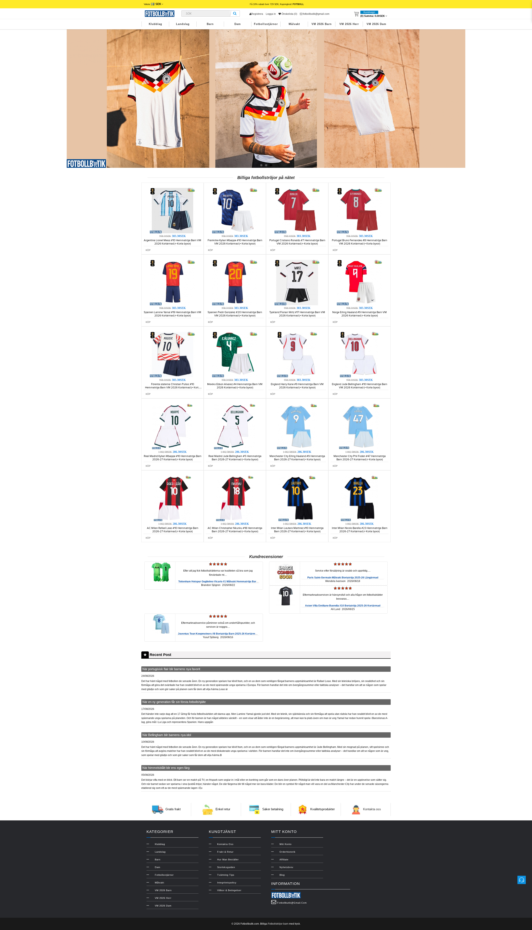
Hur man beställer (228, 859)
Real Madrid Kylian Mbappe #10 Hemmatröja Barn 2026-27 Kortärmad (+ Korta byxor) (172, 458)
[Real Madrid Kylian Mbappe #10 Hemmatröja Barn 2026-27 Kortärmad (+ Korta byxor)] (172, 426)
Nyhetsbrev (286, 867)
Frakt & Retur (225, 852)
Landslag (183, 24)
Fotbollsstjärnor (266, 24)
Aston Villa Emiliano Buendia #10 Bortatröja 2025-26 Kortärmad (342, 605)
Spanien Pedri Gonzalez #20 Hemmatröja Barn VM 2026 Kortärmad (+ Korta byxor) (235, 314)
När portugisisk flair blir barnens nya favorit (171, 669)
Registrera (257, 13)
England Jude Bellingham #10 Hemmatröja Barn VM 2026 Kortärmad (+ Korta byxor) (359, 386)
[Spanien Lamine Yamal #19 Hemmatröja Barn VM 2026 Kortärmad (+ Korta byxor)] (172, 282)
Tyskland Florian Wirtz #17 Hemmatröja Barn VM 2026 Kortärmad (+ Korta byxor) (297, 314)
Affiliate (284, 859)
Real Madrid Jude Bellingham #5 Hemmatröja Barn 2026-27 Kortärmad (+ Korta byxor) (234, 458)
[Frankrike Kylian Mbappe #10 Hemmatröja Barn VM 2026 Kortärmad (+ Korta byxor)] (234, 210)
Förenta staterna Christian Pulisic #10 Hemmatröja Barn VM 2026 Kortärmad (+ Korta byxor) (172, 388)
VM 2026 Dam (376, 24)
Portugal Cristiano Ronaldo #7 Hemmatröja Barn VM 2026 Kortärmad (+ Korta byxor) (297, 242)
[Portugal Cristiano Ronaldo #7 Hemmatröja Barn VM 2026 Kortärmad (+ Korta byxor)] (297, 210)
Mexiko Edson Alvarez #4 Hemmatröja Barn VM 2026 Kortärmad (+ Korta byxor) (234, 386)
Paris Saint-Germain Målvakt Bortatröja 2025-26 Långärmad (342, 577)
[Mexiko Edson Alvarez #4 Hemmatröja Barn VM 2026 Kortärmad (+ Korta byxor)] (234, 354)
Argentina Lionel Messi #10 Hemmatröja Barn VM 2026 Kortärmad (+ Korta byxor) (172, 242)
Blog (282, 875)
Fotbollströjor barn (278, 923)
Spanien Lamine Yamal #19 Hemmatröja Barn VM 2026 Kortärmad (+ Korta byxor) (172, 314)
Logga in (271, 13)
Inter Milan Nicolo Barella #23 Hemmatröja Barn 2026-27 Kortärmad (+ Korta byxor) (359, 529)
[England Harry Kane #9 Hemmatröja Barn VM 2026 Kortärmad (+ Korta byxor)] (297, 354)
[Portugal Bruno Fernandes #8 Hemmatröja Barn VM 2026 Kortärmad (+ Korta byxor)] (359, 210)
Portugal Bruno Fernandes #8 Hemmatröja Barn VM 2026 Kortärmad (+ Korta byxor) (359, 242)
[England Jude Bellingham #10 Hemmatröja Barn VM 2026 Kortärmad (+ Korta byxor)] (359, 354)
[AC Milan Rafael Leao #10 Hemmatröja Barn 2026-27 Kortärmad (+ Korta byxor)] (172, 498)
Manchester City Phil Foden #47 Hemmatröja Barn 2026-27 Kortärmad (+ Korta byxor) (360, 458)
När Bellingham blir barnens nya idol (166, 735)
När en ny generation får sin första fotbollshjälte (174, 702)
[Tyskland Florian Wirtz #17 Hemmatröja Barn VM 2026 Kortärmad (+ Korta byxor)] (297, 282)
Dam (237, 24)
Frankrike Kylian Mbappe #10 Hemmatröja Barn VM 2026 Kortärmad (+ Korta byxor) (235, 242)
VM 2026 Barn (322, 24)
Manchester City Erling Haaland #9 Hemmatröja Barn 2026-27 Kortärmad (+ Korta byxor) (297, 458)
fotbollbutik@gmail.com (315, 13)
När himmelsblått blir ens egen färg (166, 767)
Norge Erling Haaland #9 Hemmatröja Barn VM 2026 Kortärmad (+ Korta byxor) (359, 314)
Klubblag (155, 24)
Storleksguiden (226, 867)
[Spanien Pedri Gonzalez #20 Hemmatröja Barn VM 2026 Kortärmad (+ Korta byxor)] (234, 282)
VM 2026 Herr (349, 24)
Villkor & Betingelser (229, 890)
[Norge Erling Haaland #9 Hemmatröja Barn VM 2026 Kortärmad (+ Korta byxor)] (359, 282)
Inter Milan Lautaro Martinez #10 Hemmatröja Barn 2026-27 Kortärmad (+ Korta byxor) (297, 529)
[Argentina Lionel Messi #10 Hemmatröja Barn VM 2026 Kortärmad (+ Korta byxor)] (172, 210)
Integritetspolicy (226, 882)
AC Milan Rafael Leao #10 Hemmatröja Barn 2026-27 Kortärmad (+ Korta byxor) (172, 529)
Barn (210, 24)
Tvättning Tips (225, 875)
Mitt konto (286, 844)
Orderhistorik (288, 852)
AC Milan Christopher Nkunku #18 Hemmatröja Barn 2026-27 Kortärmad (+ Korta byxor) (235, 529)
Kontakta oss (372, 809)
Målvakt (294, 24)
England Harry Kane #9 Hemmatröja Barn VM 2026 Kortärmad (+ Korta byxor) (297, 386)
